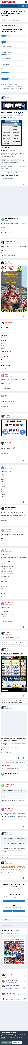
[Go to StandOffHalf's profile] (2, 603)
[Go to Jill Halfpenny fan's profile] (2, 242)
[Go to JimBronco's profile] (2, 443)
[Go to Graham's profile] (2, 97)
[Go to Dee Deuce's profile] (2, 323)
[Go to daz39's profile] (3, 994)
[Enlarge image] (14, 105)
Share (7, 919)
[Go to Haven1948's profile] (3, 981)
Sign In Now (14, 911)
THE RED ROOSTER (11, 507)
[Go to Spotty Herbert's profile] (2, 396)
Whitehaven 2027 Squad (11, 980)
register (13, 88)
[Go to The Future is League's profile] (2, 219)
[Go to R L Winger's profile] (2, 262)
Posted (8, 98)
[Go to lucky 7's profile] (2, 375)
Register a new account (14, 901)
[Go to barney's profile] (2, 467)
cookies (11, 1034)
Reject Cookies (17, 1042)
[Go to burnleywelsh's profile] (3, 975)
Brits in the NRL (9, 974)
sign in (8, 88)
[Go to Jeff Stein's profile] (2, 530)
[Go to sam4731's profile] (3, 998)
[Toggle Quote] (3, 790)
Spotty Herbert (20, 838)
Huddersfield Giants (10, 993)
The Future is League (11, 218)
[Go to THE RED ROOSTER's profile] (2, 508)
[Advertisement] (14, 201)
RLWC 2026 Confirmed (10, 998)
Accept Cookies (7, 1042)
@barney (13, 816)
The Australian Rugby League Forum (13, 20)
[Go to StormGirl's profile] (2, 550)
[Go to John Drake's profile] (3, 986)
